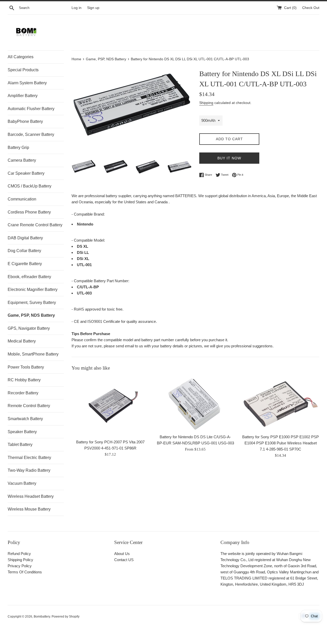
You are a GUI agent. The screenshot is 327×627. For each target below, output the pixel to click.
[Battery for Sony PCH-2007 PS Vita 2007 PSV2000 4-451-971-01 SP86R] (110, 406)
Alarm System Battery (27, 83)
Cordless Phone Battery (29, 212)
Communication (22, 199)
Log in (76, 8)
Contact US (124, 560)
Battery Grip (18, 147)
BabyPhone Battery (25, 121)
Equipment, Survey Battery (32, 302)
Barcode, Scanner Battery (31, 134)
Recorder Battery (23, 393)
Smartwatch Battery (25, 419)
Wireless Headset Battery (31, 496)
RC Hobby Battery (24, 380)
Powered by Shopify (65, 616)
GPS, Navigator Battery (29, 328)
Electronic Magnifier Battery (32, 289)
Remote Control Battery (29, 406)
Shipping (206, 103)
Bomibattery (42, 616)
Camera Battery (22, 160)
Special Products (23, 70)
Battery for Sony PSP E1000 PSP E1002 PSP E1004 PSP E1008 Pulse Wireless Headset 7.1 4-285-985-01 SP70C (280, 443)
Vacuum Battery (22, 483)
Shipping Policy (20, 560)
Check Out (310, 8)
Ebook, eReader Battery (29, 277)
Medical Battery (22, 341)
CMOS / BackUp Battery (29, 186)
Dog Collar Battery (24, 251)
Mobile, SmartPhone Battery (33, 354)
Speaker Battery (22, 432)
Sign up (93, 8)
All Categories (20, 57)
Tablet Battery (20, 444)
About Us (122, 553)
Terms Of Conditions (25, 572)
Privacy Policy (20, 566)
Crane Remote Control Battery (35, 225)
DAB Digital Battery (25, 238)
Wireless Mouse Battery (29, 509)
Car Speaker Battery (26, 173)
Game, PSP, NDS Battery (31, 315)
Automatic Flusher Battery (31, 109)
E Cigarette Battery (25, 264)
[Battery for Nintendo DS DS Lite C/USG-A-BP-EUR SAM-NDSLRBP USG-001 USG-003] (195, 404)
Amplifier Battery (23, 95)
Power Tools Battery (26, 367)
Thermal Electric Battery (29, 457)
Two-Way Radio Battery (29, 470)
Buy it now (229, 158)
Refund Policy (19, 553)
